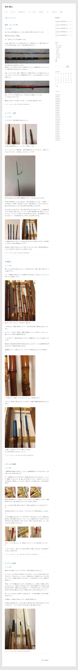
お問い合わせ (54, 12)
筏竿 (18, 104)
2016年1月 (57, 115)
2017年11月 (57, 94)
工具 (56, 59)
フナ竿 (57, 55)
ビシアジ (12, 104)
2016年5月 (57, 110)
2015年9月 (57, 122)
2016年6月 (57, 108)
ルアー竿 (58, 54)
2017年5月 (57, 96)
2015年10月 (57, 120)
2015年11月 (57, 119)
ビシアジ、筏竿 (10, 113)
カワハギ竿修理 (10, 464)
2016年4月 (57, 112)
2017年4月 (57, 98)
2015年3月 (57, 133)
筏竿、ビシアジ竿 (11, 25)
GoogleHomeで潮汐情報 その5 (61, 28)
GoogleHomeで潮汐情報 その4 (61, 31)
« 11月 (56, 86)
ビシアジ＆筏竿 (10, 563)
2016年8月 (57, 105)
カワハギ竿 (13, 12)
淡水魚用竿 (41, 12)
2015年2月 (57, 134)
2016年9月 (57, 103)
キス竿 (6, 12)
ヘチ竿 (16, 455)
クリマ (10, 269)
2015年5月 (57, 129)
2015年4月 (57, 131)
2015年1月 (57, 136)
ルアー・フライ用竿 (32, 12)
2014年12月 (57, 138)
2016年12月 (57, 100)
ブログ (47, 12)
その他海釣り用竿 (21, 12)
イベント (57, 42)
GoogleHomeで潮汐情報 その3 (61, 35)
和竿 (15, 104)
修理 (21, 554)
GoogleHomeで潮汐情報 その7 (61, 21)
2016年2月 (57, 113)
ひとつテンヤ (59, 45)
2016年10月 (57, 101)
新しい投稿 (45, 660)
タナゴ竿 (58, 57)
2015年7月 (57, 126)
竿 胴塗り (8, 262)
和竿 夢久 (9, 7)
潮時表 (61, 12)
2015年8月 (57, 124)
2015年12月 (57, 117)
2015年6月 (57, 127)
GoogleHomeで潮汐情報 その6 (61, 24)
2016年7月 (57, 106)
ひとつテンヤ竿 (9, 32)
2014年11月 (57, 140)
